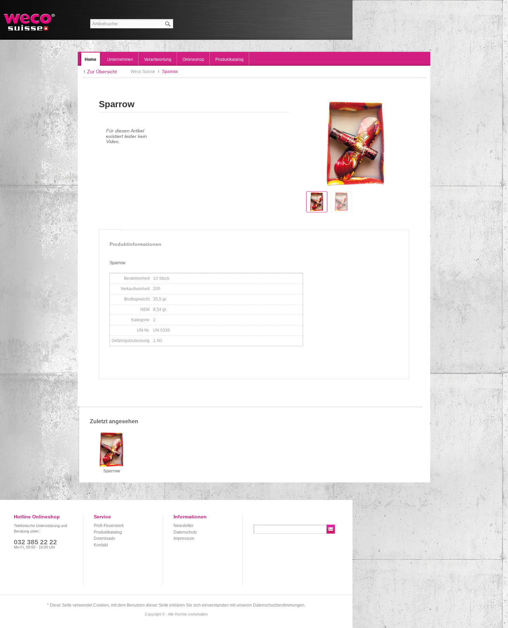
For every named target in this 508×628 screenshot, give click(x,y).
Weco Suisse (30, 22)
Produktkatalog (108, 532)
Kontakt (101, 545)
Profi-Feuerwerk (109, 525)
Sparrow (111, 471)
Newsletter (183, 525)
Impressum (183, 538)
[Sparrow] (316, 201)
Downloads (104, 538)
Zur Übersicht (102, 71)
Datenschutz (185, 532)
